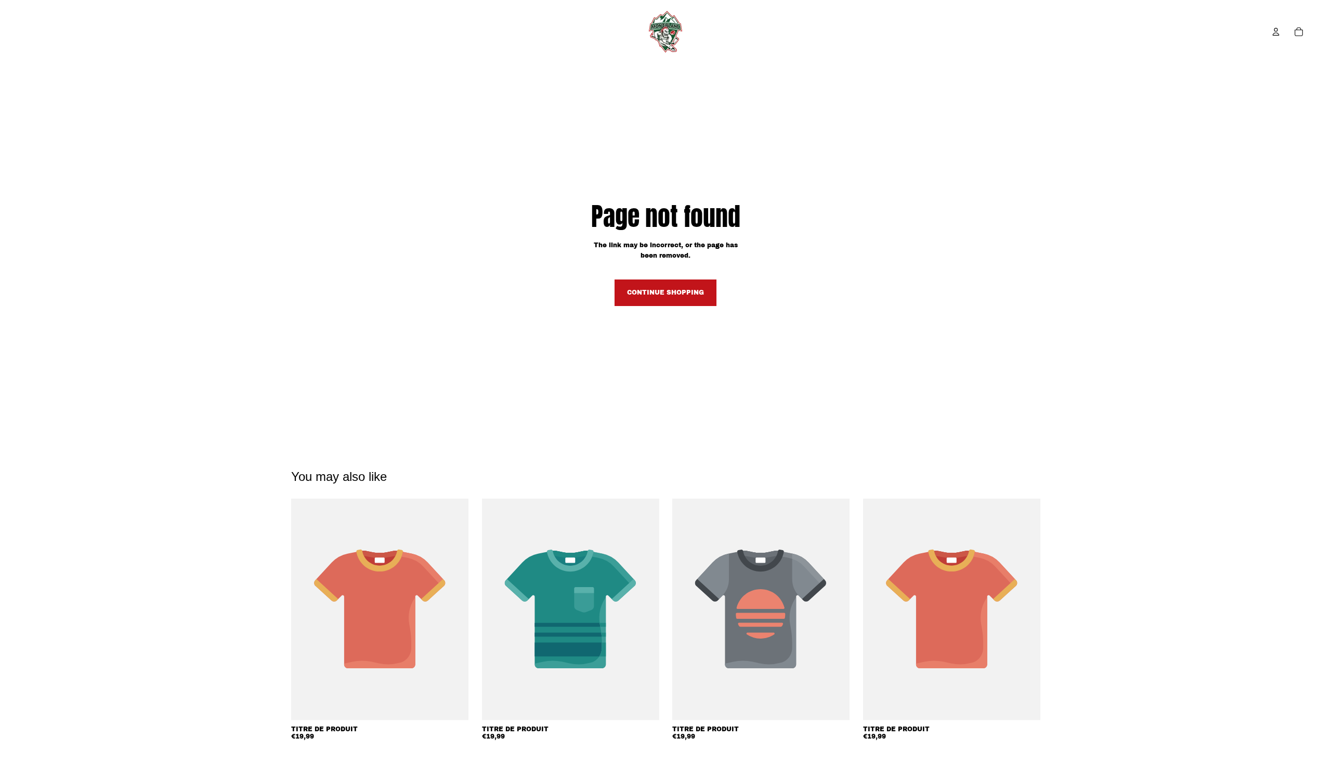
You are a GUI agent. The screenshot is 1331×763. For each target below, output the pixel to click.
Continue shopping (665, 292)
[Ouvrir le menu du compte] (1275, 31)
